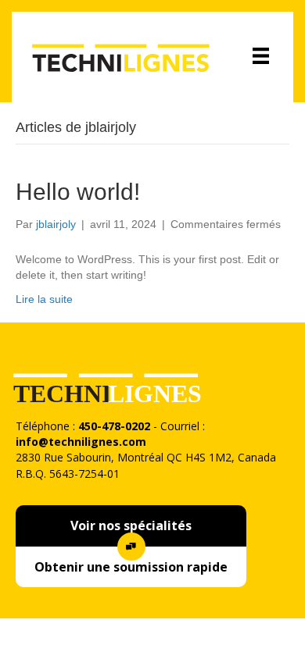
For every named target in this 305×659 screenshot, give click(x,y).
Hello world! (78, 192)
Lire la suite (44, 299)
